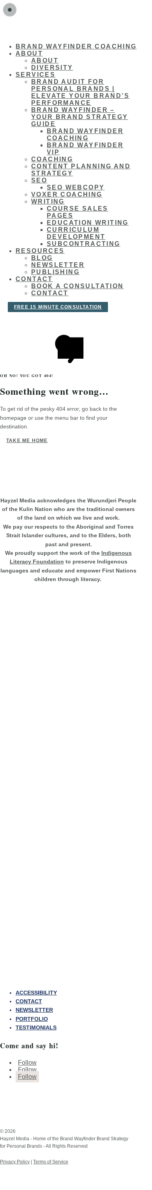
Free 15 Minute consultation (58, 307)
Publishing (55, 272)
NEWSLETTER (34, 1010)
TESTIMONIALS (36, 1027)
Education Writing (88, 222)
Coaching (52, 159)
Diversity (52, 67)
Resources (40, 250)
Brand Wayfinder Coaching (76, 46)
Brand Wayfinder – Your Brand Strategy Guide (79, 117)
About (44, 60)
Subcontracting (83, 243)
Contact (34, 279)
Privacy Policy (15, 1162)
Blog (42, 258)
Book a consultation (77, 286)
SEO (39, 180)
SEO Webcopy (75, 187)
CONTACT (29, 1001)
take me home (27, 440)
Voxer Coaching (67, 194)
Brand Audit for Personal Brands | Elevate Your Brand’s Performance (80, 92)
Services (35, 74)
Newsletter (58, 265)
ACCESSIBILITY (36, 993)
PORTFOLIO (32, 1019)
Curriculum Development (76, 233)
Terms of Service (50, 1162)
